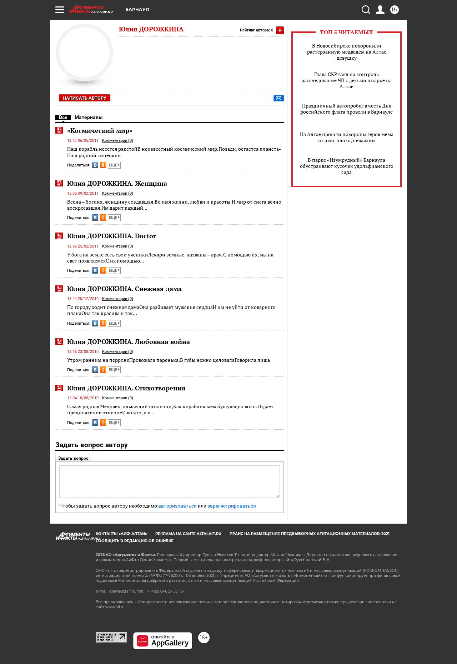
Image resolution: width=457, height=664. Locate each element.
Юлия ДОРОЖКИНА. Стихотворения (126, 388)
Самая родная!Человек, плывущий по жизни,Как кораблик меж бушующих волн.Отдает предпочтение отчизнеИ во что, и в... (170, 409)
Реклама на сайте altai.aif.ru (188, 533)
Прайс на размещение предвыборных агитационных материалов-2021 (310, 533)
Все (63, 117)
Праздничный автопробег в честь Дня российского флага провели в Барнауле (346, 109)
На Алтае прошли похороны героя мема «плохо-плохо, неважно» (346, 137)
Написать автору (84, 98)
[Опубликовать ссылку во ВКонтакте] (95, 165)
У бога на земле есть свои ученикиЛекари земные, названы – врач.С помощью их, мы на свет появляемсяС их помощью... (170, 257)
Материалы (89, 117)
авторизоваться (177, 506)
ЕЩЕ (113, 165)
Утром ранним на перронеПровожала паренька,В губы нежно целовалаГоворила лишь (168, 360)
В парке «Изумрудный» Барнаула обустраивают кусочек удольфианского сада (346, 166)
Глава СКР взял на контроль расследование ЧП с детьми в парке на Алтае (346, 80)
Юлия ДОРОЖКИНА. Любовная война (128, 341)
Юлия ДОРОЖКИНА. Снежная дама (124, 288)
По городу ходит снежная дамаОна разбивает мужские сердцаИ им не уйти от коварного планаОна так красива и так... (171, 310)
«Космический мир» (99, 130)
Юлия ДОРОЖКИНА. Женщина (117, 183)
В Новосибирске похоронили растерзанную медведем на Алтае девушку (346, 52)
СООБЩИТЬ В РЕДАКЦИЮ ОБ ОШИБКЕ (135, 541)
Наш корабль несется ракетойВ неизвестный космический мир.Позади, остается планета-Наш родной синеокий (174, 152)
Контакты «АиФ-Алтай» (121, 533)
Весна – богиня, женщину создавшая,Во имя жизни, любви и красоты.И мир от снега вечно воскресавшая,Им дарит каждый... (174, 205)
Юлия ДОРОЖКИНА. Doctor (111, 235)
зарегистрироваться (231, 506)
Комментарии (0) (117, 140)
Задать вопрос (73, 458)
